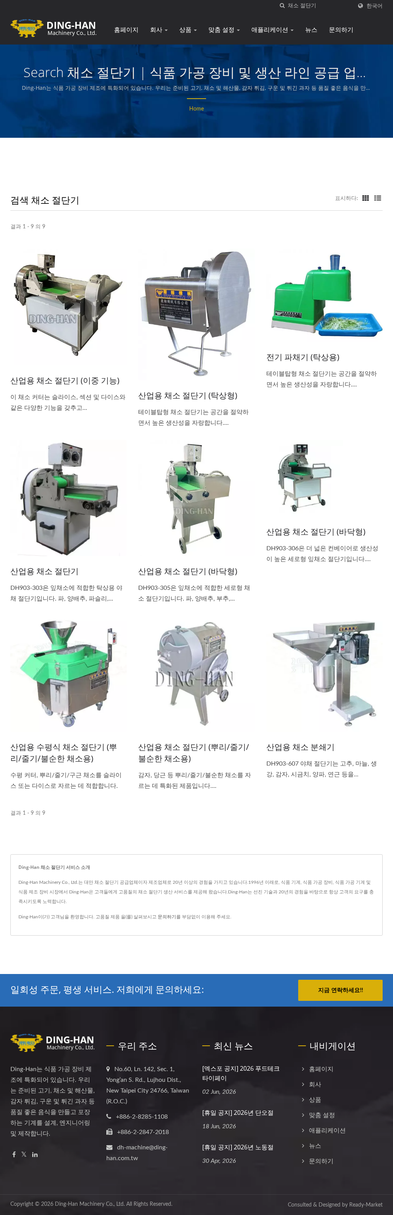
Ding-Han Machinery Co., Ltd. (90, 1204)
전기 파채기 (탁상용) (302, 357)
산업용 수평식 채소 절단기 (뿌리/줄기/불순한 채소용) (63, 752)
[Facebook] (14, 1155)
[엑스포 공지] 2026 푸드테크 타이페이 (241, 1073)
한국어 (375, 6)
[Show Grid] (366, 198)
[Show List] (378, 198)
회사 (157, 29)
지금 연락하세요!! (340, 990)
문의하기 (341, 29)
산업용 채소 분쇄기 (300, 746)
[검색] (282, 6)
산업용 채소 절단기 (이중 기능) (64, 380)
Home (196, 109)
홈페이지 (126, 29)
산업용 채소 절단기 (44, 571)
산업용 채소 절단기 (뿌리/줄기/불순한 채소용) (193, 752)
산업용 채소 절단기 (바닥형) (187, 571)
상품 (186, 29)
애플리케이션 (270, 29)
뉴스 (311, 29)
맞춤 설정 (222, 29)
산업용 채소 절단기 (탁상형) (187, 395)
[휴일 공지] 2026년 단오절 (238, 1112)
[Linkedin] (35, 1155)
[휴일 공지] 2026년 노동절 (238, 1147)
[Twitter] (24, 1155)
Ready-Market (366, 1205)
